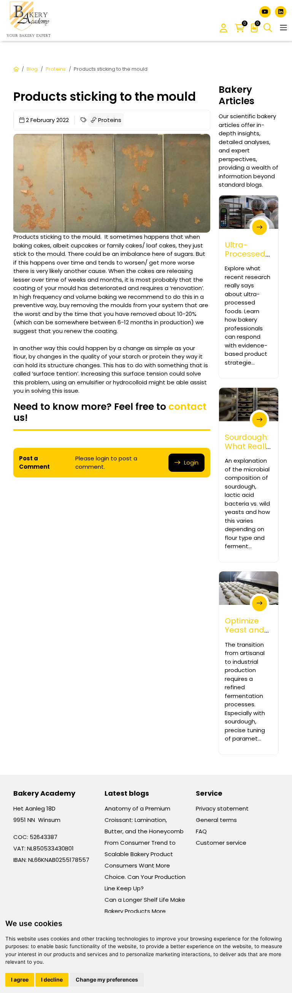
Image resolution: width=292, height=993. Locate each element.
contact (187, 406)
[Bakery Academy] (29, 21)
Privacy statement (222, 808)
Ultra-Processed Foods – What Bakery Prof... (245, 268)
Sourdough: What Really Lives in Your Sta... (247, 451)
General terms (216, 820)
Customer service (221, 843)
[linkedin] (280, 11)
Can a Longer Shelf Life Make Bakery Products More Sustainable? (145, 911)
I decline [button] (52, 979)
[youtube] (266, 11)
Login (191, 462)
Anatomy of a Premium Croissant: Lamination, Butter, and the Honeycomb (144, 819)
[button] (223, 28)
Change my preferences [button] (107, 979)
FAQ (201, 831)
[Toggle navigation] (283, 27)
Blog (32, 69)
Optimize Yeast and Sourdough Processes (246, 634)
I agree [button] (20, 979)
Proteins (56, 69)
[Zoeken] (267, 28)
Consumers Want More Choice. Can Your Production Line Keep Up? (145, 876)
